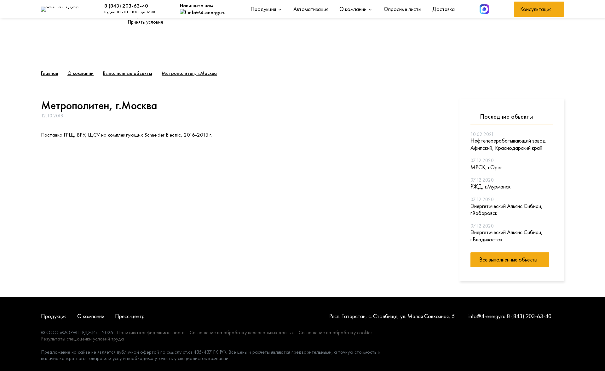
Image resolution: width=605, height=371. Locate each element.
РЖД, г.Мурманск (490, 186)
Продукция (263, 9)
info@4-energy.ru (487, 316)
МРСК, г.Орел (486, 167)
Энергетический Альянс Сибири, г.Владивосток (506, 236)
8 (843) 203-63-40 (126, 5)
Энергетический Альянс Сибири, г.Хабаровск (506, 210)
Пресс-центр (130, 316)
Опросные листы (402, 9)
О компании (352, 9)
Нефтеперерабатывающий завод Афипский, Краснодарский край (508, 144)
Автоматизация (310, 9)
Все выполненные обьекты (508, 259)
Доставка (443, 9)
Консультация (535, 9)
